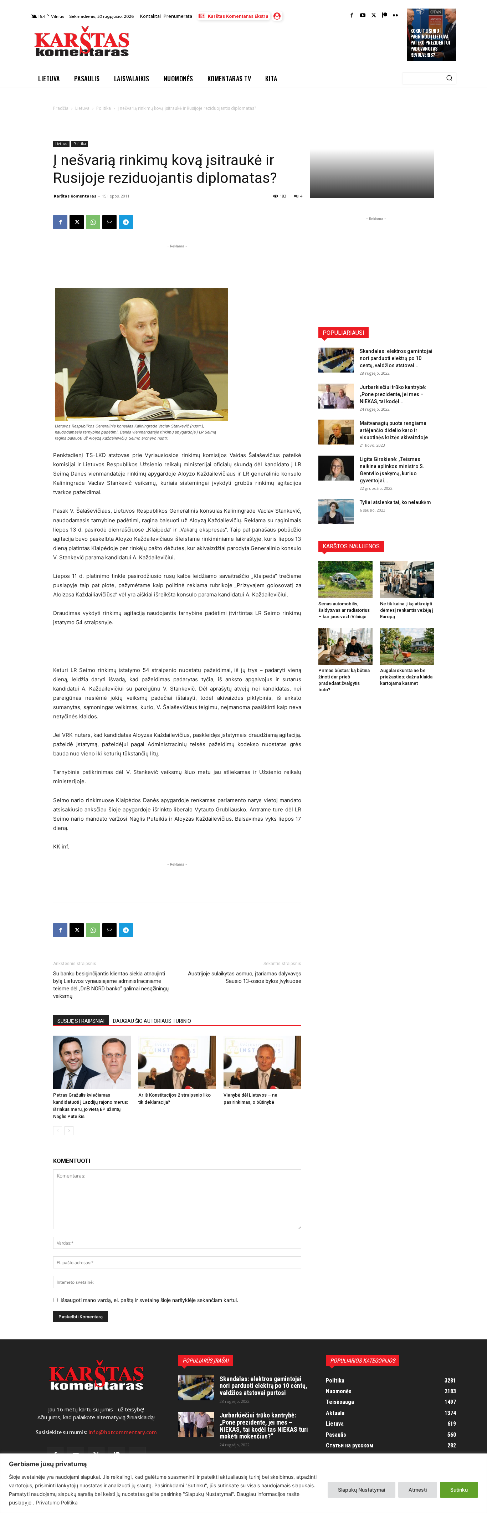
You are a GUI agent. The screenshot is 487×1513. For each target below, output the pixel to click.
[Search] (449, 78)
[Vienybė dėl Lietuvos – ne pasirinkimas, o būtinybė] (262, 1062)
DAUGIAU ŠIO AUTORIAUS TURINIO (152, 1021)
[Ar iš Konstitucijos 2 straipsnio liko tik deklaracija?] (177, 1062)
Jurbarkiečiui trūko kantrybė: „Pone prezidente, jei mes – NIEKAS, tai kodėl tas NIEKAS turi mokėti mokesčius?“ (264, 1425)
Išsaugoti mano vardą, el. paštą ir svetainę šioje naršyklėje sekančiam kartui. (149, 1300)
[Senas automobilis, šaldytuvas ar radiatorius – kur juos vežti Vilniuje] (345, 579)
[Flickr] (395, 16)
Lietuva (82, 108)
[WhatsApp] (93, 222)
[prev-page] (57, 1130)
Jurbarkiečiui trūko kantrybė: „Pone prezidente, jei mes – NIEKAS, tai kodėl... (393, 394)
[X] (77, 222)
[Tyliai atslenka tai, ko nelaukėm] (336, 511)
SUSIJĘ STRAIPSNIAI (80, 1021)
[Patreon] (384, 16)
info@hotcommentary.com (122, 1432)
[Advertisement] (269, 43)
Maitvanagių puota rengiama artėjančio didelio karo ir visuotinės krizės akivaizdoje (394, 430)
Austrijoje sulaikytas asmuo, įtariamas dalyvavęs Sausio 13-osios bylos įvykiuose (244, 977)
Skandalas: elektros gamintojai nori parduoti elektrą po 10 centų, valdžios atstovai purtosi (263, 1386)
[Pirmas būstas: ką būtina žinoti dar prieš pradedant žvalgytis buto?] (345, 646)
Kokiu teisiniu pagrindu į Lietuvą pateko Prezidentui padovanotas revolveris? (430, 42)
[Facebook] (352, 16)
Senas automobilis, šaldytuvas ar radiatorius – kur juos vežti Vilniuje (344, 610)
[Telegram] (126, 222)
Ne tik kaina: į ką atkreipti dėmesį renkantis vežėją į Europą (406, 610)
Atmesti (418, 1490)
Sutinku (459, 1490)
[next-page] (69, 1130)
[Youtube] (363, 16)
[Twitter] (374, 16)
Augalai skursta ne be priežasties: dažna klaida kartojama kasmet (406, 677)
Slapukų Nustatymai (361, 1490)
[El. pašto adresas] (109, 222)
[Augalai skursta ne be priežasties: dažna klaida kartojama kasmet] (407, 646)
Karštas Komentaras (75, 196)
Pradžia (60, 108)
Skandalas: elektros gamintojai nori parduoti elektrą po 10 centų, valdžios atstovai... (396, 358)
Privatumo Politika (57, 1502)
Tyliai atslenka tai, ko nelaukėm (395, 502)
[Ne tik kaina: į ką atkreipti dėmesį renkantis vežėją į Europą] (407, 579)
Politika (103, 108)
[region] (243, 1483)
